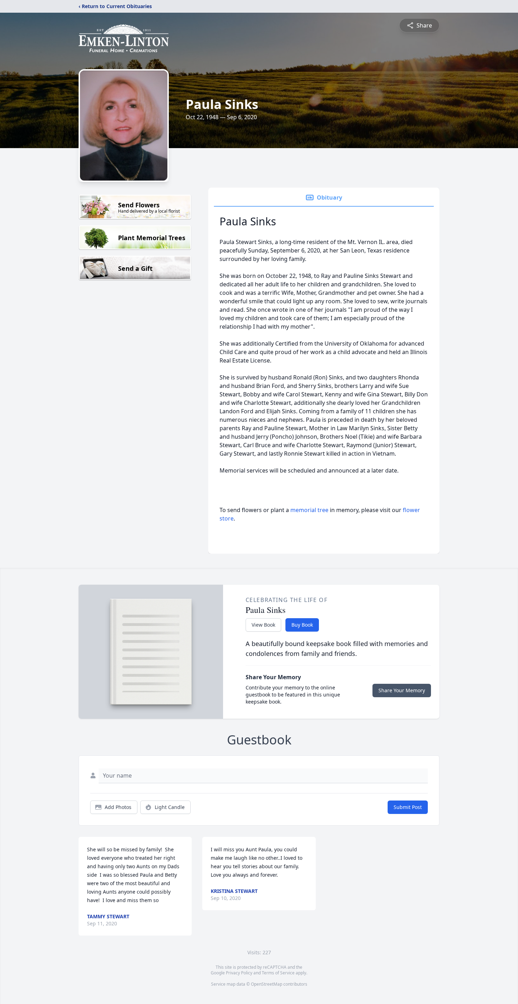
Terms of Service (278, 973)
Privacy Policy (239, 973)
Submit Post (408, 807)
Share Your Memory (401, 690)
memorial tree (309, 510)
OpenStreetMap (266, 984)
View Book (263, 624)
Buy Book (302, 624)
